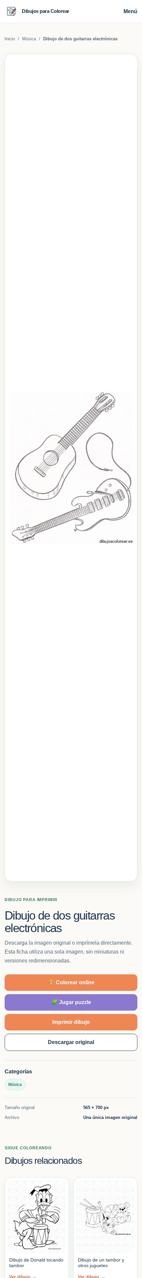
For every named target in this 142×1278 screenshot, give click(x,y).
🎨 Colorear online (71, 982)
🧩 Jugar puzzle (71, 1002)
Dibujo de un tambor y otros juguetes (101, 1262)
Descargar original (71, 1042)
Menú (130, 11)
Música (29, 38)
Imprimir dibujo (71, 1022)
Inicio (10, 38)
